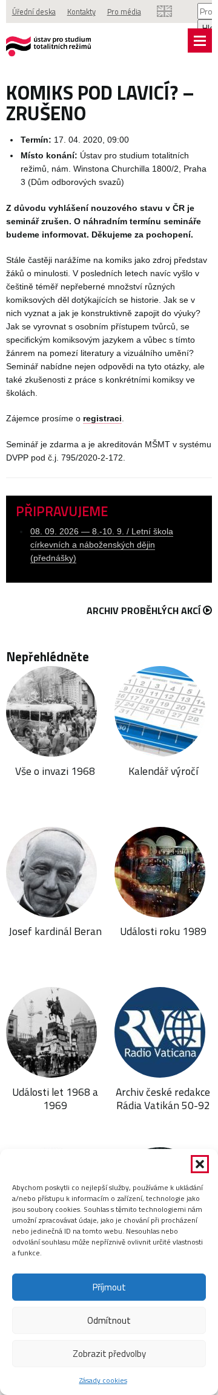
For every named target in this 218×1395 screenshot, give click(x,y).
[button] (200, 1164)
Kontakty (81, 11)
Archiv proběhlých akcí (143, 610)
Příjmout (109, 1287)
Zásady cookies (103, 1380)
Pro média (124, 11)
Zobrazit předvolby (109, 1354)
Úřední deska (34, 11)
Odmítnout (109, 1320)
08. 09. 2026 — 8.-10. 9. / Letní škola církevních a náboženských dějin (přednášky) (101, 545)
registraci (102, 418)
